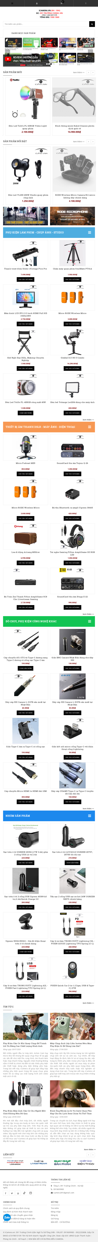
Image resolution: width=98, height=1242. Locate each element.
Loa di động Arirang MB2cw (25, 552)
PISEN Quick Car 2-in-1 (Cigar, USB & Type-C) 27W (72, 986)
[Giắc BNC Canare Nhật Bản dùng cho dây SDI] (72, 642)
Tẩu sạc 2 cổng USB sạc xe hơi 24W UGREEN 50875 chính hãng (72, 897)
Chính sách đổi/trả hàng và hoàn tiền (19, 1218)
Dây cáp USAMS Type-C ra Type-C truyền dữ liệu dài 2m (72, 792)
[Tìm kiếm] (92, 24)
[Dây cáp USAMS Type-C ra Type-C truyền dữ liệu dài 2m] (72, 775)
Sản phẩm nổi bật (15, 141)
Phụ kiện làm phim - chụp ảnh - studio (35, 232)
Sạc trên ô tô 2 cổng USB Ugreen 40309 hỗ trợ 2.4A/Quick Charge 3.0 (25, 897)
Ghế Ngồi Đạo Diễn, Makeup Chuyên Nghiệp (25, 359)
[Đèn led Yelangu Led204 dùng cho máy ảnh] (72, 386)
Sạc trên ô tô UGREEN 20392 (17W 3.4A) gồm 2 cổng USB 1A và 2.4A (25, 853)
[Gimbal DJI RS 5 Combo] (72, 342)
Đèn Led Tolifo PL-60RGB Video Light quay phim (26, 127)
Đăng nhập (55, 1211)
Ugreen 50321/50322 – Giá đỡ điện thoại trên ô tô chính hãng (25, 942)
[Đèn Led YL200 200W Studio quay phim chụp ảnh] (25, 169)
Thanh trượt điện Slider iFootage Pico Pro (25, 268)
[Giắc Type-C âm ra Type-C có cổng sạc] (25, 731)
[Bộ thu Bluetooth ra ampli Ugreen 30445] (72, 492)
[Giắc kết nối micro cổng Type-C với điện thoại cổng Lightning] (72, 731)
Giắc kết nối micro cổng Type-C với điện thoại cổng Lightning (72, 748)
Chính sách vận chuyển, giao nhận (18, 1215)
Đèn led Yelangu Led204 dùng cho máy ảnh (72, 402)
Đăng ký (54, 1215)
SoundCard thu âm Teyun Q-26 (72, 463)
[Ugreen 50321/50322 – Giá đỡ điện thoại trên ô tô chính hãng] (25, 925)
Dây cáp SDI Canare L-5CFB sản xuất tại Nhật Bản (72, 703)
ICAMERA (59, 1239)
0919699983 (58, 1189)
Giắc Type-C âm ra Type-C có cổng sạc (25, 746)
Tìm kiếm (55, 1208)
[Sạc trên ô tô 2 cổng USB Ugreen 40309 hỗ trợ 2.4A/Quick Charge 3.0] (25, 881)
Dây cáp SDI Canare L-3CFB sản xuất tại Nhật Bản (25, 703)
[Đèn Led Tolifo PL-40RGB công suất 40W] (25, 386)
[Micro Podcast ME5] (25, 447)
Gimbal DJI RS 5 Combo (72, 357)
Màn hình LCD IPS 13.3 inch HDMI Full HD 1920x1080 (25, 314)
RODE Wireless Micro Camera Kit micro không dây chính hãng (73, 196)
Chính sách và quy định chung (16, 1208)
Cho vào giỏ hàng (25, 279)
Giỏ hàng (55, 1218)
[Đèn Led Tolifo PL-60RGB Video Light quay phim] (25, 100)
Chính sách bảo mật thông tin (16, 1222)
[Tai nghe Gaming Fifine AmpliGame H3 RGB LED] (72, 536)
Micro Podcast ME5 (25, 463)
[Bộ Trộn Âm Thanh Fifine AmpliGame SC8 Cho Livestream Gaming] (25, 581)
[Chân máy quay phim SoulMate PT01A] (72, 253)
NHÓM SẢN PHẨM (18, 815)
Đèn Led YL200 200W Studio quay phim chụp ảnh (26, 196)
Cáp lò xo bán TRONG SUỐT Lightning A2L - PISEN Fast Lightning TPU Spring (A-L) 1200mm (25, 988)
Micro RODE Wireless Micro (72, 313)
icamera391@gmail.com (63, 1192)
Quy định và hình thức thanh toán (18, 1211)
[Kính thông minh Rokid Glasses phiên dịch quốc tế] (72, 100)
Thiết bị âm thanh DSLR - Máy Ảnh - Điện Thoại (40, 427)
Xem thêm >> (78, 72)
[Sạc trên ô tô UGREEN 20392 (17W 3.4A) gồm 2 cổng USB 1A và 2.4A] (25, 836)
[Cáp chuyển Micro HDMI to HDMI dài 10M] (25, 775)
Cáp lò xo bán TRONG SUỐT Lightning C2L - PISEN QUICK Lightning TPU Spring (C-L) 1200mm (72, 944)
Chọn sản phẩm (25, 413)
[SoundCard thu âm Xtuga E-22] (72, 581)
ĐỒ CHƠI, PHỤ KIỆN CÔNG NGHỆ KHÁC (31, 621)
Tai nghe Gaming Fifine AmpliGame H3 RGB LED (72, 553)
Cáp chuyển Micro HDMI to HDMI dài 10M (25, 791)
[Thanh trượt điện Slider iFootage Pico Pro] (25, 253)
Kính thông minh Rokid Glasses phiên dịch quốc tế (72, 127)
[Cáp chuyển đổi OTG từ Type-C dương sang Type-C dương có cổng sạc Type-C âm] (25, 642)
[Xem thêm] (88, 419)
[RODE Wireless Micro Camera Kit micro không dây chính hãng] (72, 169)
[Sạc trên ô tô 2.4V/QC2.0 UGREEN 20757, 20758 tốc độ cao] (72, 836)
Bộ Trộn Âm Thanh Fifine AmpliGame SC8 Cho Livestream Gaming (25, 598)
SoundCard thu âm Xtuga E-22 (72, 596)
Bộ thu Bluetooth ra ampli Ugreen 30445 (72, 507)
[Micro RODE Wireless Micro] (72, 297)
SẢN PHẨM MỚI (12, 72)
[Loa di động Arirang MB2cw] (25, 536)
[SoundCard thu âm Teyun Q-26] (72, 447)
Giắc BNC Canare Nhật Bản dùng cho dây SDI (72, 659)
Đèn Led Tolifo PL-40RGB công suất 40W (25, 402)
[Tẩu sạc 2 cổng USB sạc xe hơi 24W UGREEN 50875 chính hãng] (72, 881)
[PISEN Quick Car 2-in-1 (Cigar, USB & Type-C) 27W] (72, 970)
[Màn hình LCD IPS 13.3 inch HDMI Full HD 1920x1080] (25, 297)
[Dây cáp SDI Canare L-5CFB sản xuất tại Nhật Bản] (72, 686)
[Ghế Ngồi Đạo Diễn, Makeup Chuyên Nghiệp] (25, 342)
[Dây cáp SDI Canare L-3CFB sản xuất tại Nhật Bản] (25, 686)
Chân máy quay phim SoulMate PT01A (72, 268)
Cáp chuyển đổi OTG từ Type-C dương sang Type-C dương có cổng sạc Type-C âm (25, 659)
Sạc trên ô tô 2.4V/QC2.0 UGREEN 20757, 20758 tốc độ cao (72, 853)
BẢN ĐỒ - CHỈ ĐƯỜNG (60, 1222)
